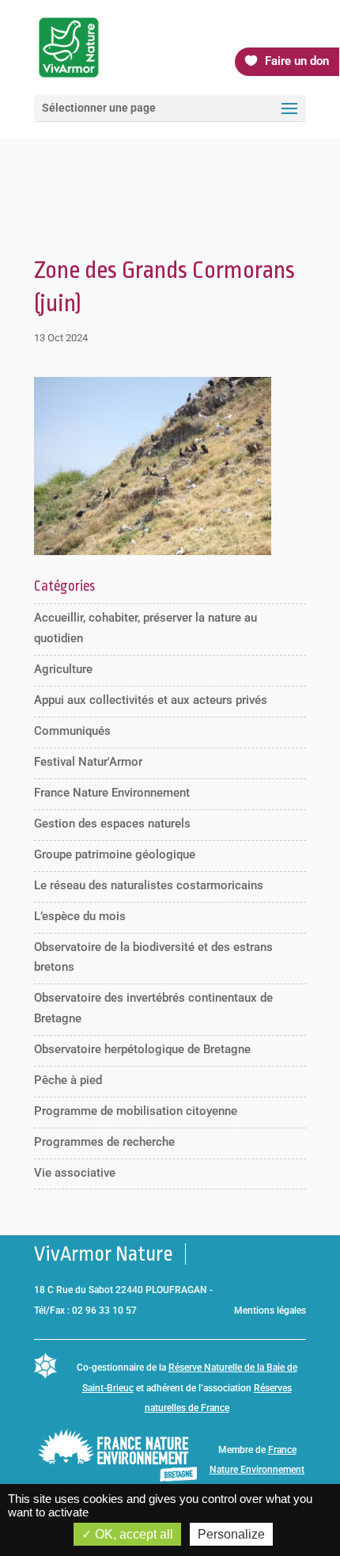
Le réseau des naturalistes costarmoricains (148, 885)
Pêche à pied (68, 1080)
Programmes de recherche (104, 1142)
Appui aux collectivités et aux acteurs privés (150, 700)
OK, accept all (132, 1534)
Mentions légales (270, 1310)
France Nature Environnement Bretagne (257, 1470)
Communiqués (72, 731)
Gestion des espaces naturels (112, 823)
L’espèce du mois (80, 916)
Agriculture (63, 669)
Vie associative (74, 1173)
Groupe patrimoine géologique (114, 854)
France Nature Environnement (112, 793)
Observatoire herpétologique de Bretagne (142, 1049)
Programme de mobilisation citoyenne (135, 1111)
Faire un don (297, 61)
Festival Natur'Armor (88, 762)
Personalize (231, 1534)
